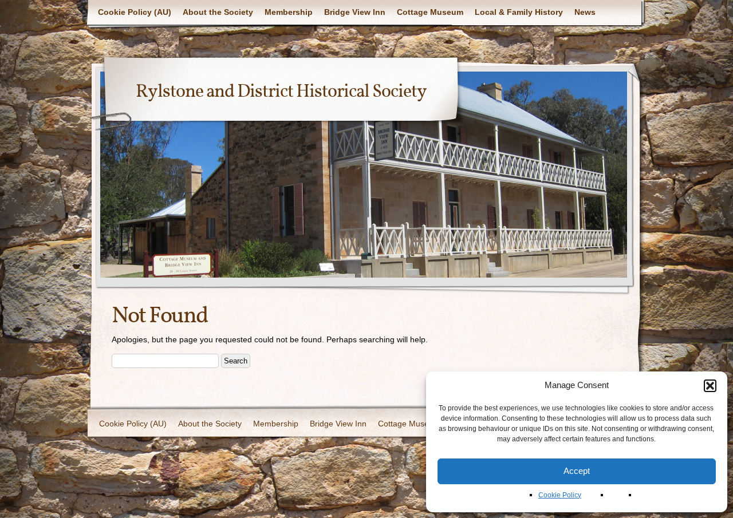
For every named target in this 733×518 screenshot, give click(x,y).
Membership (289, 12)
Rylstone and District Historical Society (281, 92)
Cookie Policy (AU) (134, 12)
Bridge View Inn (354, 12)
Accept (576, 471)
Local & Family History (519, 12)
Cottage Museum (430, 12)
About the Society (218, 12)
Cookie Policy (559, 495)
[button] (710, 386)
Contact (113, 37)
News (585, 12)
